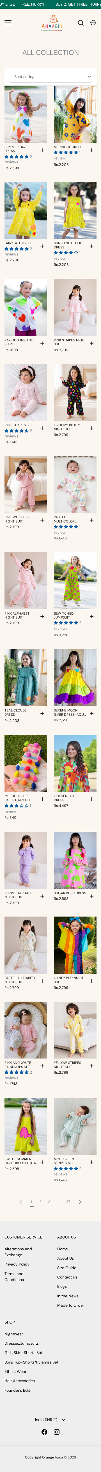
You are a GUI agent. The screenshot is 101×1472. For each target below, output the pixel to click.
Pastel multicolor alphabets (64, 519)
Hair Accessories (19, 1380)
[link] (20, 1201)
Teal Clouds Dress (15, 712)
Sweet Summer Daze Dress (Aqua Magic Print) (20, 1161)
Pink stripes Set (18, 425)
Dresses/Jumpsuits (21, 1343)
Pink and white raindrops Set (17, 1065)
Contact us (67, 1277)
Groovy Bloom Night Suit (67, 427)
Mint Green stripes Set (64, 1161)
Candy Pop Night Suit (69, 980)
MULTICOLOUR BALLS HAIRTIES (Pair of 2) (17, 798)
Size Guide (66, 1267)
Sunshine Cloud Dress (68, 245)
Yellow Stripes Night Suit (67, 1065)
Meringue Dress (68, 147)
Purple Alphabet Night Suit (19, 895)
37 (68, 1201)
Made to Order (70, 1305)
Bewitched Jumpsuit (64, 616)
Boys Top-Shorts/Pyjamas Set (31, 1362)
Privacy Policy (16, 1264)
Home (62, 1248)
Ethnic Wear (15, 1371)
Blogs (62, 1286)
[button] (93, 23)
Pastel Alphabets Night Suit (20, 980)
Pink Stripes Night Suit (70, 342)
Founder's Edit (17, 1390)
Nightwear (13, 1334)
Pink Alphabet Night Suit (16, 616)
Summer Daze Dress (16, 149)
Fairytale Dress (18, 243)
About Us (65, 1258)
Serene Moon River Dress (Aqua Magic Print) (70, 712)
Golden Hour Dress (66, 798)
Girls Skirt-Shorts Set (23, 1352)
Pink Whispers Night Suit (16, 519)
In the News (68, 1295)
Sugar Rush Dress (70, 893)
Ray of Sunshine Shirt (18, 342)
